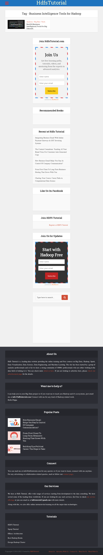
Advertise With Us (62, 551)
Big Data (37, 22)
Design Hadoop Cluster (16, 542)
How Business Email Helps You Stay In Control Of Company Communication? (34, 424)
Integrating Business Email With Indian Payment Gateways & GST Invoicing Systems (49, 140)
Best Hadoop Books (15, 538)
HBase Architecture (15, 533)
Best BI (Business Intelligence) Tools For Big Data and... (37, 26)
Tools (43, 22)
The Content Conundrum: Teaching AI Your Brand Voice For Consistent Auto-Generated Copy (51, 152)
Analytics (30, 22)
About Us (51, 551)
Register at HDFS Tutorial (58, 225)
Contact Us (73, 551)
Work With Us (93, 551)
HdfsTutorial (51, 2)
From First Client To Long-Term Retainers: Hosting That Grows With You (34, 437)
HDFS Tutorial (13, 524)
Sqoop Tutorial (13, 529)
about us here (49, 371)
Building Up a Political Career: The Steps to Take (34, 447)
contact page (68, 474)
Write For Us (83, 551)
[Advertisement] (51, 324)
